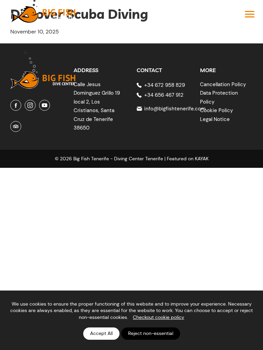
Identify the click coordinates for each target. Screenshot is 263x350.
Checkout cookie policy (158, 317)
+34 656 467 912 (164, 95)
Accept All (101, 333)
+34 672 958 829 (164, 85)
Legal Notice (215, 119)
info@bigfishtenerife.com (174, 108)
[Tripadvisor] (15, 126)
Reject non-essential (150, 333)
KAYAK (202, 159)
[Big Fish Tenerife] (42, 75)
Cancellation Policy (223, 84)
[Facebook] (15, 105)
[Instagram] (30, 105)
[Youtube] (44, 105)
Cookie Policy (216, 110)
